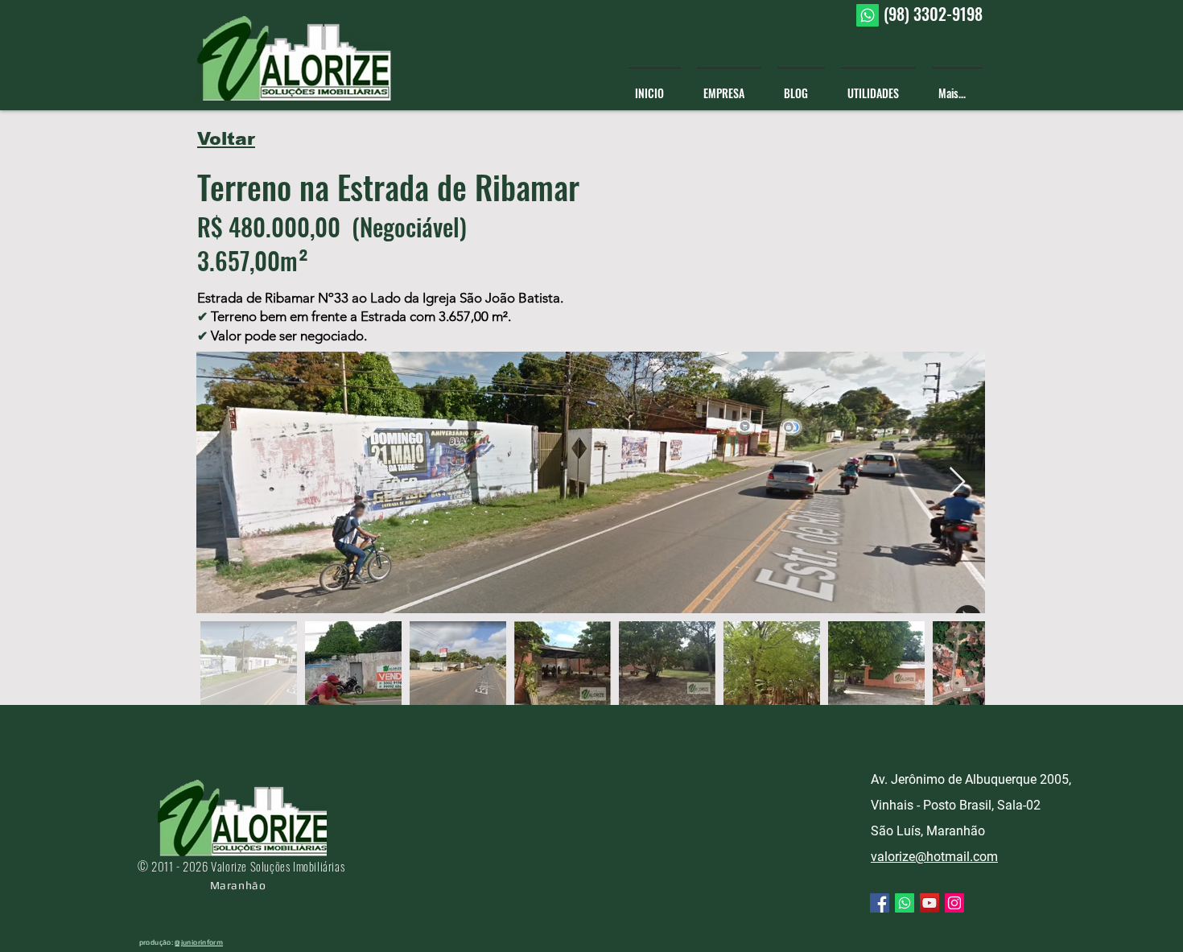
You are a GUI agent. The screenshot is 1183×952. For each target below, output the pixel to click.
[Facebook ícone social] (879, 903)
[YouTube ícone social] (929, 903)
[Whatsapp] (867, 15)
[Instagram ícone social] (954, 903)
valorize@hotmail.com (934, 856)
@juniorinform (199, 942)
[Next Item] (957, 482)
